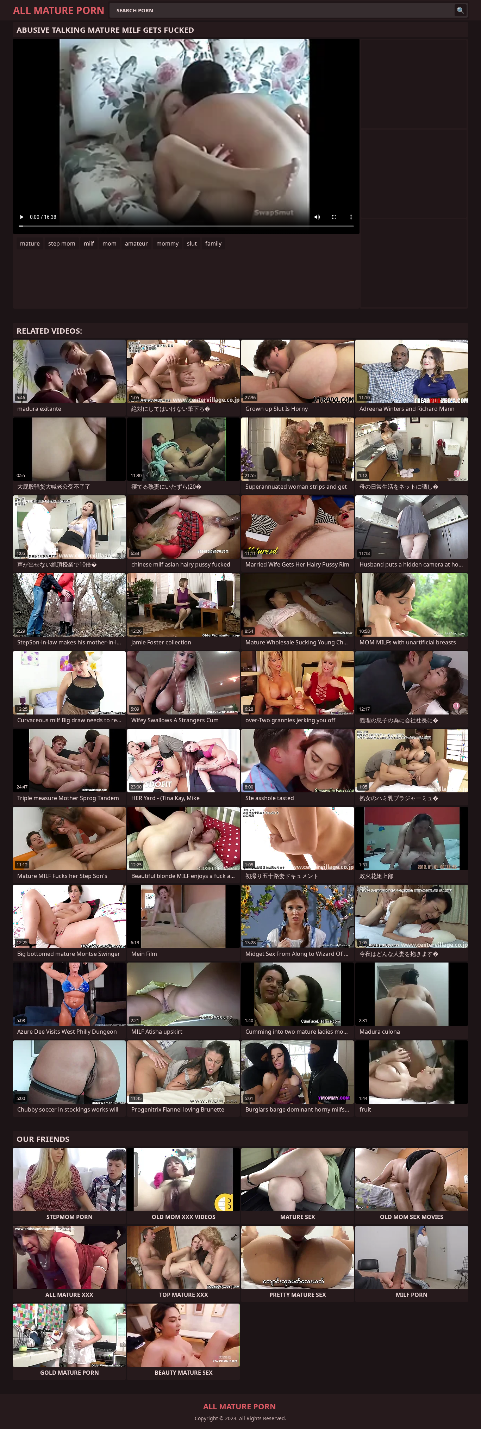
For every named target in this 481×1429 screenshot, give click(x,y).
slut (192, 243)
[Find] (461, 10)
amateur (136, 243)
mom (109, 243)
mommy (167, 243)
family (213, 243)
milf (89, 243)
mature (30, 243)
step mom (61, 243)
